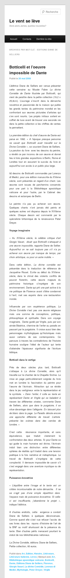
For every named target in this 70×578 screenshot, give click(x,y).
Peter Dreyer (36, 569)
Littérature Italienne (19, 556)
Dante (12, 563)
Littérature (48, 553)
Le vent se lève (24, 21)
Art (23, 553)
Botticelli (49, 560)
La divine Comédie (34, 566)
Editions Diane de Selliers (30, 563)
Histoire (38, 553)
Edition (29, 553)
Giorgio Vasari (16, 566)
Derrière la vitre (44, 38)
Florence (48, 563)
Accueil (13, 38)
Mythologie (22, 569)
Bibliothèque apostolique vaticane (26, 560)
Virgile (47, 569)
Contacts (27, 38)
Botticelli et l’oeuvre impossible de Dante (28, 69)
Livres (33, 556)
